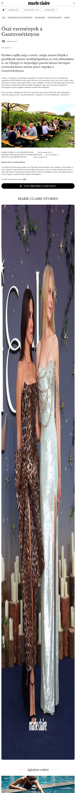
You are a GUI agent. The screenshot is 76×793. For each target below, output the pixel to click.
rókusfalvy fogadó (54, 17)
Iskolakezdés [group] (13, 10)
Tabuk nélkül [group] (50, 10)
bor (3, 17)
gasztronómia (40, 17)
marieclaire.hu (12, 41)
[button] (38, 482)
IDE (24, 179)
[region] (38, 482)
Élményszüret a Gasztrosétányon (20, 17)
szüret (67, 17)
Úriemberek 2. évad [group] (31, 10)
